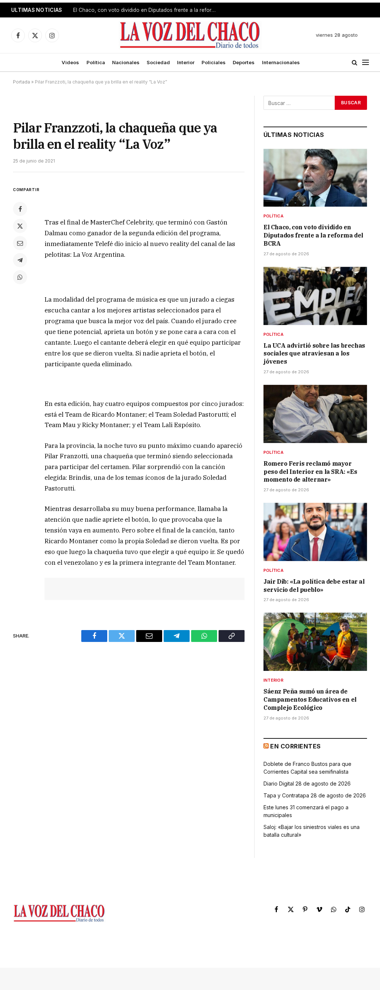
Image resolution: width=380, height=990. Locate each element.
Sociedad (158, 62)
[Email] (20, 243)
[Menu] (365, 62)
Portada (21, 82)
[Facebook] (20, 209)
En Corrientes (295, 746)
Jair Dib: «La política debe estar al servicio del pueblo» (314, 585)
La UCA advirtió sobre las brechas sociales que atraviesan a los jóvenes (147, 10)
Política (95, 62)
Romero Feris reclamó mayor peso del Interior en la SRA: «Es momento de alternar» (310, 471)
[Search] (354, 62)
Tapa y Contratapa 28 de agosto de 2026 (314, 795)
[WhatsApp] (20, 277)
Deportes (244, 62)
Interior (185, 62)
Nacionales (126, 62)
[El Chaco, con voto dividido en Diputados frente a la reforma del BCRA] (315, 178)
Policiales (214, 62)
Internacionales (281, 62)
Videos (70, 62)
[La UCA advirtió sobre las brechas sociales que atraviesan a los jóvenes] (315, 296)
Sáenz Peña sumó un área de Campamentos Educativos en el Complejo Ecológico (310, 699)
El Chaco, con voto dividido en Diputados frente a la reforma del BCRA (313, 235)
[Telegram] (20, 260)
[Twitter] (20, 226)
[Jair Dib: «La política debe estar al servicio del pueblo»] (315, 532)
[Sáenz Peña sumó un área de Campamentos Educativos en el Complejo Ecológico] (315, 642)
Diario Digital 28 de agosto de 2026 (307, 783)
